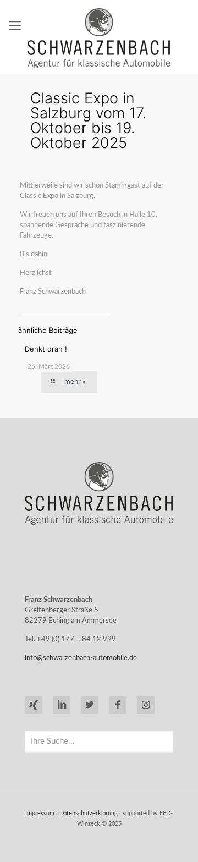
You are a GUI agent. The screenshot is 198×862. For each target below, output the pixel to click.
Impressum (39, 813)
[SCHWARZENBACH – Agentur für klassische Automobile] (99, 38)
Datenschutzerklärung (88, 813)
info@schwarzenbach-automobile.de (81, 658)
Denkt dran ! (46, 348)
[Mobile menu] (15, 26)
